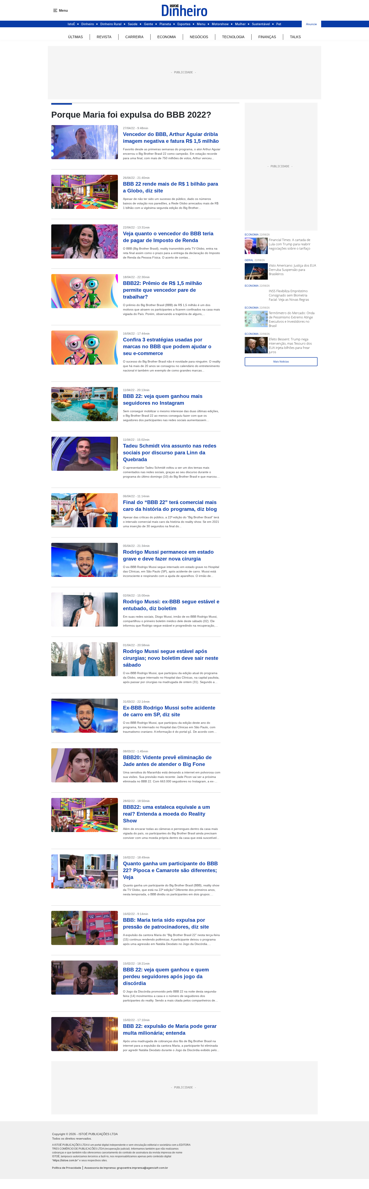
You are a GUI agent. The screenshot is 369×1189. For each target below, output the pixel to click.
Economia (166, 37)
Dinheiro (87, 24)
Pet (278, 24)
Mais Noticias (281, 361)
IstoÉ (71, 24)
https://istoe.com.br (65, 1160)
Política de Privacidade (66, 1167)
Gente (148, 24)
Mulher (240, 24)
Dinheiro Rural (111, 24)
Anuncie (311, 24)
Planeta (165, 24)
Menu (201, 24)
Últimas (75, 37)
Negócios (199, 37)
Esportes (183, 24)
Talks (295, 37)
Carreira (134, 37)
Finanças (267, 37)
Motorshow (220, 24)
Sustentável (261, 24)
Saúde (133, 24)
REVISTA (104, 37)
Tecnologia (233, 37)
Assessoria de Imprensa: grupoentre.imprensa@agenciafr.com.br (126, 1167)
